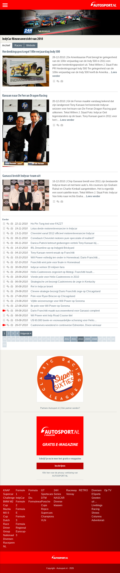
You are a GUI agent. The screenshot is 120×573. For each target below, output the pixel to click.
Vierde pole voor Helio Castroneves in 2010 (55, 277)
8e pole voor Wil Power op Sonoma (50, 305)
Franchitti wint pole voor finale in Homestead (55, 262)
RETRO (83, 490)
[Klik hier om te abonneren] (60, 436)
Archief (6, 45)
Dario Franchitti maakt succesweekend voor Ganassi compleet (65, 310)
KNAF (6, 490)
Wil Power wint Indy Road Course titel (51, 315)
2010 (80, 339)
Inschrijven (60, 466)
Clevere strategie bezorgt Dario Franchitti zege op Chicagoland (65, 291)
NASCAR (59, 497)
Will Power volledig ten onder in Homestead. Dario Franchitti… (65, 257)
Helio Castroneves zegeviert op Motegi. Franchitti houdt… (63, 272)
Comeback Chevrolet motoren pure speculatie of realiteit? (62, 238)
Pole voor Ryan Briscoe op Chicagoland (53, 296)
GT (43, 490)
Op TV (107, 490)
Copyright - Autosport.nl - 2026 (60, 568)
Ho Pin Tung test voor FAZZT (47, 223)
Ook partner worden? (70, 408)
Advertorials (98, 520)
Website (30, 45)
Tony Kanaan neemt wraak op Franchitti (53, 252)
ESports (96, 494)
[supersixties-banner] (60, 378)
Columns (97, 516)
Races (18, 45)
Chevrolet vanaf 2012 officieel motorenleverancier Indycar (62, 233)
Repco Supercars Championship (49, 513)
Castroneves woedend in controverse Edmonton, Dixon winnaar (66, 325)
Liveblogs (97, 505)
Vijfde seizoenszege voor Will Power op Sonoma (58, 301)
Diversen (97, 490)
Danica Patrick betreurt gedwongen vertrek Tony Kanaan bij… (65, 243)
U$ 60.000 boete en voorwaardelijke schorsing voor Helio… (64, 320)
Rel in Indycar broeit (42, 286)
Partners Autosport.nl (50, 408)
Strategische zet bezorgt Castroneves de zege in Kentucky (63, 281)
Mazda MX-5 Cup (7, 513)
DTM (44, 497)
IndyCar (20, 497)
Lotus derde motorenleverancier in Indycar (54, 228)
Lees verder (67, 120)
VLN (43, 520)
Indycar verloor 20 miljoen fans (48, 267)
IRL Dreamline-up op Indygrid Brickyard (52, 248)
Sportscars (47, 494)
